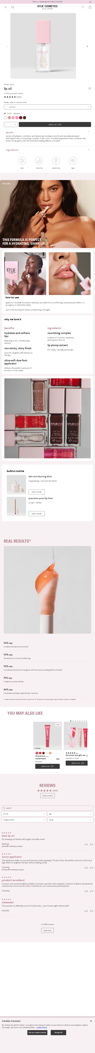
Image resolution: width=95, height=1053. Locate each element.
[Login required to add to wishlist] (89, 88)
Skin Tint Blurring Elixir (40, 476)
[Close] (91, 1021)
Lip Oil (12, 84)
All (5, 113)
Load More (47, 930)
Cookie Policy (41, 1027)
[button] (5, 7)
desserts (16, 113)
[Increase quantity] (16, 124)
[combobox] (47, 106)
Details (9, 132)
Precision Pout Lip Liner (41, 498)
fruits (9, 113)
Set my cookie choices (37, 1032)
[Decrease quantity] (6, 124)
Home (6, 84)
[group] (47, 1)
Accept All (58, 1032)
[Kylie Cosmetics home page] (47, 7)
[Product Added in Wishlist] (83, 7)
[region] (47, 747)
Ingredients (12, 149)
